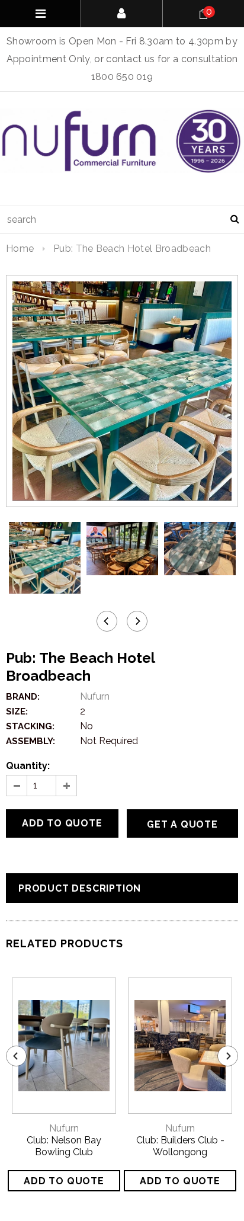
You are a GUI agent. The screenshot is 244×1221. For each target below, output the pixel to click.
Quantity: (28, 765)
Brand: (23, 696)
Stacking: (30, 726)
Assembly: (30, 741)
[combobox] (122, 220)
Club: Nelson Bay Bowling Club (64, 1146)
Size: (17, 711)
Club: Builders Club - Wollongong (180, 1146)
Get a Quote (182, 824)
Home (20, 248)
